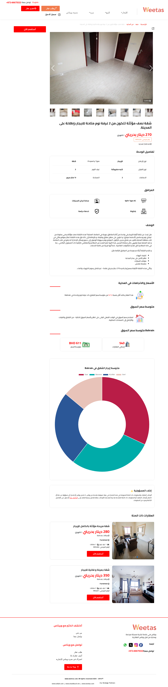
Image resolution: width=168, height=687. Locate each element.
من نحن (79, 633)
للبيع (108, 12)
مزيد (92, 12)
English (35, 2)
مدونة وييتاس (72, 12)
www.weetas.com (88, 684)
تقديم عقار (30, 8)
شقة (137, 24)
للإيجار (125, 12)
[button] (53, 68)
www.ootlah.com (58, 684)
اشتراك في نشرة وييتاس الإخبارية (69, 659)
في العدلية (130, 24)
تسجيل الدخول (50, 14)
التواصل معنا (74, 498)
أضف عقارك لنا (76, 656)
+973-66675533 (13, 2)
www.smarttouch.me (72, 684)
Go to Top (72, 667)
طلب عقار (50, 8)
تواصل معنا (78, 636)
